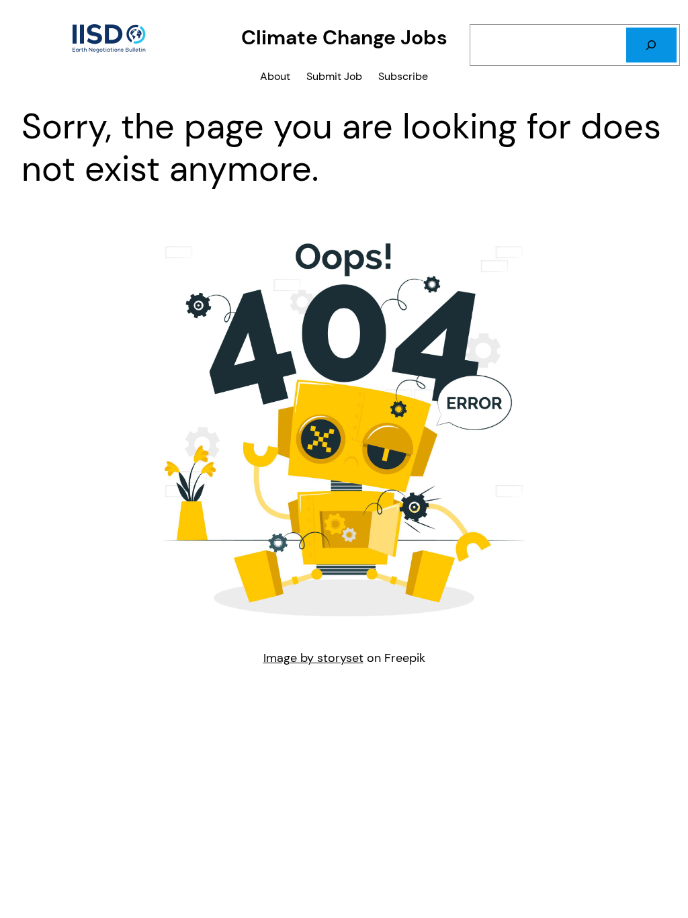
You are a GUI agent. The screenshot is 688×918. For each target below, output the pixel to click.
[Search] (651, 45)
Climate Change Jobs (344, 37)
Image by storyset (313, 658)
